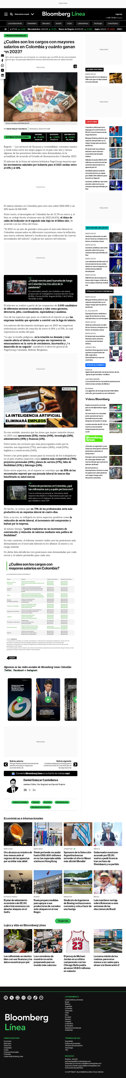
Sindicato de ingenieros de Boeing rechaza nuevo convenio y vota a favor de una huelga (78, 905)
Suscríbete (69, 1041)
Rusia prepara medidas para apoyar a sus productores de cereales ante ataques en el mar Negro (47, 906)
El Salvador (69, 1026)
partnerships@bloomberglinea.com (78, 1061)
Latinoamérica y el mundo (74, 1000)
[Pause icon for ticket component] (5, 29)
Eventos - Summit (71, 1059)
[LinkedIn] (34, 789)
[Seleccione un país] (32, 14)
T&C (66, 1050)
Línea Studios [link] (113, 23)
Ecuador (68, 1017)
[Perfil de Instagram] (23, 998)
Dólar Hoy (7, 1046)
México (67, 1004)
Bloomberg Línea (62, 802)
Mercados (7, 1043)
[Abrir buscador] (11, 14)
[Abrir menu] (6, 14)
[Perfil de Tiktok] (35, 998)
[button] (75, 66)
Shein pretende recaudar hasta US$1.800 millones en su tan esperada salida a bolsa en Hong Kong (47, 857)
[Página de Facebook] (6, 998)
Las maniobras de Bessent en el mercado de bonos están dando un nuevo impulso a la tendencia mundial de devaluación (96, 266)
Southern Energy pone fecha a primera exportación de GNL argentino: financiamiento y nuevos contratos (96, 355)
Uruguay (68, 1021)
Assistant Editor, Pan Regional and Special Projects (44, 784)
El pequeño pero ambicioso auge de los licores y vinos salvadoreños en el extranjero (96, 316)
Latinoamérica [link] (83, 23)
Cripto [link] (69, 23)
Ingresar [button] (119, 14)
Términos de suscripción (74, 1046)
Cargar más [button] (63, 921)
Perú (66, 1015)
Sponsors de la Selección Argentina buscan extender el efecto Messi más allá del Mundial (77, 857)
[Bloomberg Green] (103, 438)
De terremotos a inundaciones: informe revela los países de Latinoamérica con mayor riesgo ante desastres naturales (96, 473)
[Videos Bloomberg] (103, 399)
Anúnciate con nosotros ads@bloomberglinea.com (83, 1063)
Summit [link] (58, 23)
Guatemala (69, 1030)
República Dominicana (73, 1028)
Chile (67, 1013)
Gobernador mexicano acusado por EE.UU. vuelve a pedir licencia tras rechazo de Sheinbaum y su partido (106, 858)
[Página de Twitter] (12, 998)
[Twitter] (29, 789)
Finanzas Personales (11, 1052)
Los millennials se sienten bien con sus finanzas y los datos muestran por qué (18, 959)
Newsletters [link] (32, 23)
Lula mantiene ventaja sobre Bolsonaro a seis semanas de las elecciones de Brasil (106, 905)
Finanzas (36, 802)
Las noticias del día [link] (15, 23)
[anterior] (6, 764)
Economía (47, 802)
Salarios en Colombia (20, 802)
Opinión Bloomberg (95, 365)
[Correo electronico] (25, 789)
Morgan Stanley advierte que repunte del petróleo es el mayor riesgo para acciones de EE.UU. (24, 765)
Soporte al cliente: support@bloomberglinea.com (82, 1066)
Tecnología (69, 1048)
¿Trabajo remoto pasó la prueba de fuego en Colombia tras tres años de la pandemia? (50, 284)
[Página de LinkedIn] (29, 998)
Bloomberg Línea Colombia (40, 807)
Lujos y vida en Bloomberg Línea (25, 925)
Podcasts (7, 1054)
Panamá (68, 1019)
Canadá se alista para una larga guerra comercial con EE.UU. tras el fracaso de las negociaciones (57, 765)
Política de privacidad (72, 1043)
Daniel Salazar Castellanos (17, 129)
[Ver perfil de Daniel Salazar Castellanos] (14, 785)
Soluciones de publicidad (74, 1068)
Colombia (68, 1008)
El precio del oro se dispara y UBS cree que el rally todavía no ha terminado (96, 79)
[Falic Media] (107, 18)
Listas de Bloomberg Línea (13, 1056)
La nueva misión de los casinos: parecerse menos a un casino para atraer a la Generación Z (107, 961)
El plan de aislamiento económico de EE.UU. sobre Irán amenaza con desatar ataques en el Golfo (17, 906)
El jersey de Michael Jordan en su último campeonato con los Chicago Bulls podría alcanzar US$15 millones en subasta (77, 964)
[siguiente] (75, 764)
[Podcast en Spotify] (41, 998)
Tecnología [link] (98, 23)
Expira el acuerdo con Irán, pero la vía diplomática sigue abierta (96, 407)
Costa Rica (69, 1024)
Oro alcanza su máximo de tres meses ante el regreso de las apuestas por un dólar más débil (18, 857)
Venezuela (68, 1011)
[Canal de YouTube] (18, 998)
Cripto (6, 1050)
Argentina (68, 1006)
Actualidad (8, 1048)
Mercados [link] (46, 23)
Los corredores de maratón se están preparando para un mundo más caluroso (45, 961)
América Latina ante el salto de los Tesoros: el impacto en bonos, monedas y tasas (96, 238)
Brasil (67, 1002)
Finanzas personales (16, 36)
